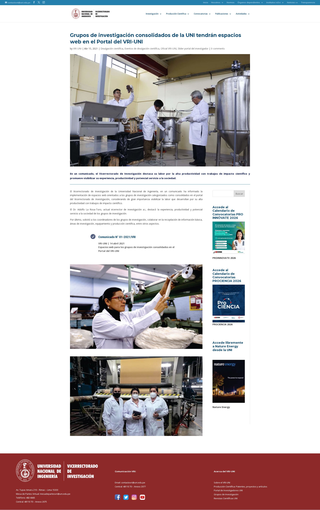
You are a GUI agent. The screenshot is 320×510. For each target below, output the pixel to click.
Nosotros (215, 2)
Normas (230, 2)
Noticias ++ (292, 2)
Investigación (152, 14)
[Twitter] (125, 499)
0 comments (218, 48)
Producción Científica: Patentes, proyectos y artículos (240, 486)
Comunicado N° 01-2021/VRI (117, 237)
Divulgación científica (111, 48)
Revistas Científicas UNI (226, 498)
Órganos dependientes (249, 2)
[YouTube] (142, 499)
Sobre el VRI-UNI (222, 482)
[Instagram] (134, 499)
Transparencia (308, 2)
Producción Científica (176, 14)
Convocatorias (201, 14)
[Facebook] (117, 499)
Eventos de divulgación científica (141, 48)
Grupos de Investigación (226, 494)
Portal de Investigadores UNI (228, 490)
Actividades (241, 14)
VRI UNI (77, 48)
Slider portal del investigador (193, 48)
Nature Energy (221, 407)
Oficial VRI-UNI (168, 48)
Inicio (205, 2)
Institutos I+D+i (273, 2)
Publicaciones (221, 14)
